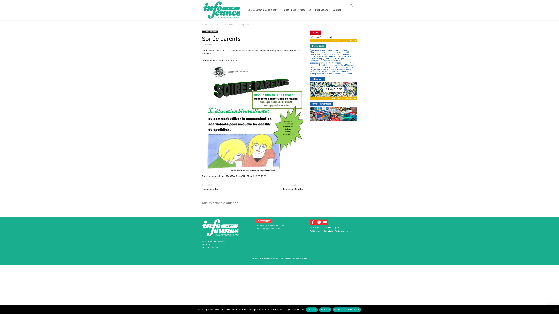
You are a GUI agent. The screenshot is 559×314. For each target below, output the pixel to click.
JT (353, 63)
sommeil (342, 72)
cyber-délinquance (327, 56)
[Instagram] (319, 222)
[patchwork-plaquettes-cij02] (333, 114)
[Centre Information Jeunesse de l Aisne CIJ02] (222, 10)
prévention (327, 69)
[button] (351, 6)
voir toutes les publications (344, 98)
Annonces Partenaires (226, 24)
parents (348, 67)
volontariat (339, 74)
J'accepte (311, 309)
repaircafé (325, 72)
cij (324, 54)
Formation (326, 61)
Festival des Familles (293, 189)
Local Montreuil (347, 65)
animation (326, 52)
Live (330, 65)
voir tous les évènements (344, 40)
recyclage (314, 72)
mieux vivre (325, 67)
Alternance (314, 52)
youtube (350, 74)
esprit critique (338, 58)
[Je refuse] (555, 309)
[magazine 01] (333, 89)
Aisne (337, 50)
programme (315, 69)
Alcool (344, 50)
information (336, 63)
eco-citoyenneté (344, 56)
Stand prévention (317, 74)
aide (330, 50)
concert (313, 56)
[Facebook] (313, 222)
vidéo (329, 74)
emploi (313, 58)
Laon (312, 65)
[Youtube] (325, 222)
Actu (212, 24)
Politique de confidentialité (346, 309)
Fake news (314, 61)
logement (314, 67)
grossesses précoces (319, 63)
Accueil (205, 24)
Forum (335, 61)
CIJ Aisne (345, 54)
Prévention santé (342, 69)
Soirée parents (221, 38)
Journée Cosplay (210, 189)
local (337, 65)
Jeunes (347, 63)
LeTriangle (321, 65)
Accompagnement (317, 50)
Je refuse (325, 309)
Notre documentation (321, 104)
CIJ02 (329, 54)
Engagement (324, 58)
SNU (334, 72)
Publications (317, 79)
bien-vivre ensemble (341, 52)
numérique (337, 67)
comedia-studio (300, 258)
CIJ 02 (336, 54)
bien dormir (315, 54)
